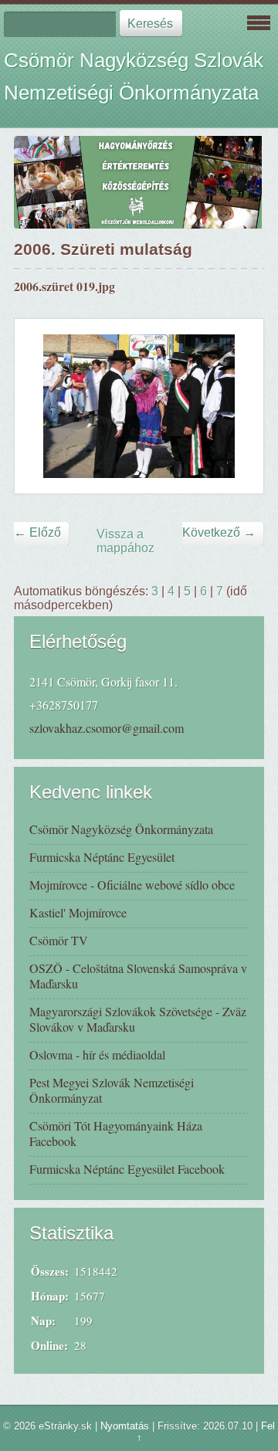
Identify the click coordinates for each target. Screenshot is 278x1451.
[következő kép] (238, 406)
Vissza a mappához (125, 540)
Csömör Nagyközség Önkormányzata (121, 829)
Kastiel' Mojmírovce (78, 912)
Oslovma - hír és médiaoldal (97, 1054)
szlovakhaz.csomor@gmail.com (106, 728)
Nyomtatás (124, 1426)
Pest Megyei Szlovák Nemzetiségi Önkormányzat (111, 1090)
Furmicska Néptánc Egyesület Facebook (127, 1169)
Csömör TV (58, 940)
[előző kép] (39, 406)
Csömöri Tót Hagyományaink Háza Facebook (115, 1133)
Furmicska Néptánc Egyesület (102, 857)
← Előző (37, 532)
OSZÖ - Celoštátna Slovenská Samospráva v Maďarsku (138, 976)
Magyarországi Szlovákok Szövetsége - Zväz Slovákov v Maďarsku (137, 1019)
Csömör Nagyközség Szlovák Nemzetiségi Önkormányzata (133, 76)
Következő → (219, 532)
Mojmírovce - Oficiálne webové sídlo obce (132, 884)
